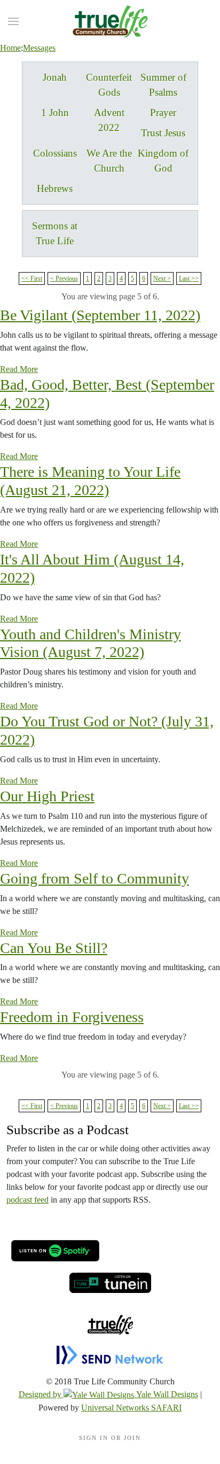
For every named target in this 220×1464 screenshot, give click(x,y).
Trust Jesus (163, 132)
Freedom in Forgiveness (72, 1017)
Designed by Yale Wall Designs (108, 1394)
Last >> (189, 278)
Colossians (55, 153)
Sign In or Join (110, 1438)
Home (10, 47)
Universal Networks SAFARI (131, 1407)
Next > (162, 278)
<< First (31, 278)
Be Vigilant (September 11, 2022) (100, 315)
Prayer (163, 112)
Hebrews (55, 188)
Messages (39, 47)
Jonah (55, 77)
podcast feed (27, 1199)
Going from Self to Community (94, 878)
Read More (19, 369)
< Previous (64, 278)
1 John (55, 112)
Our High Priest (47, 796)
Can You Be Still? (53, 948)
